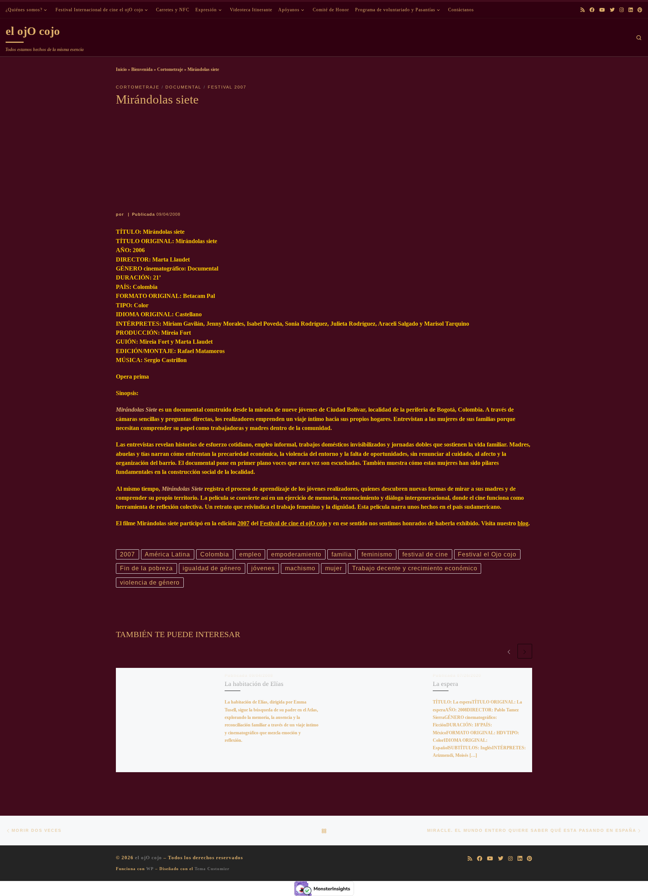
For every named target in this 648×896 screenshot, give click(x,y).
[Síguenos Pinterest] (640, 10)
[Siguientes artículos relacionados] (525, 651)
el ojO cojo (148, 857)
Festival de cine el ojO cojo (293, 523)
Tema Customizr (212, 868)
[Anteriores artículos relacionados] (508, 651)
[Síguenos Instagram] (622, 10)
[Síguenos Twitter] (612, 10)
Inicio (121, 69)
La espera (445, 683)
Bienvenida (142, 69)
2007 (243, 523)
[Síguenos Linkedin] (630, 10)
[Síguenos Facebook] (592, 10)
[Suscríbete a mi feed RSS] (582, 10)
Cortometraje (170, 69)
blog (523, 523)
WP (150, 868)
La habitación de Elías (254, 683)
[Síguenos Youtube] (602, 10)
